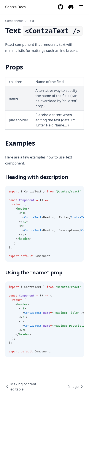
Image (73, 386)
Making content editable (23, 387)
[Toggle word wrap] (71, 191)
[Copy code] (78, 191)
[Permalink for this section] (27, 67)
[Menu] (81, 7)
